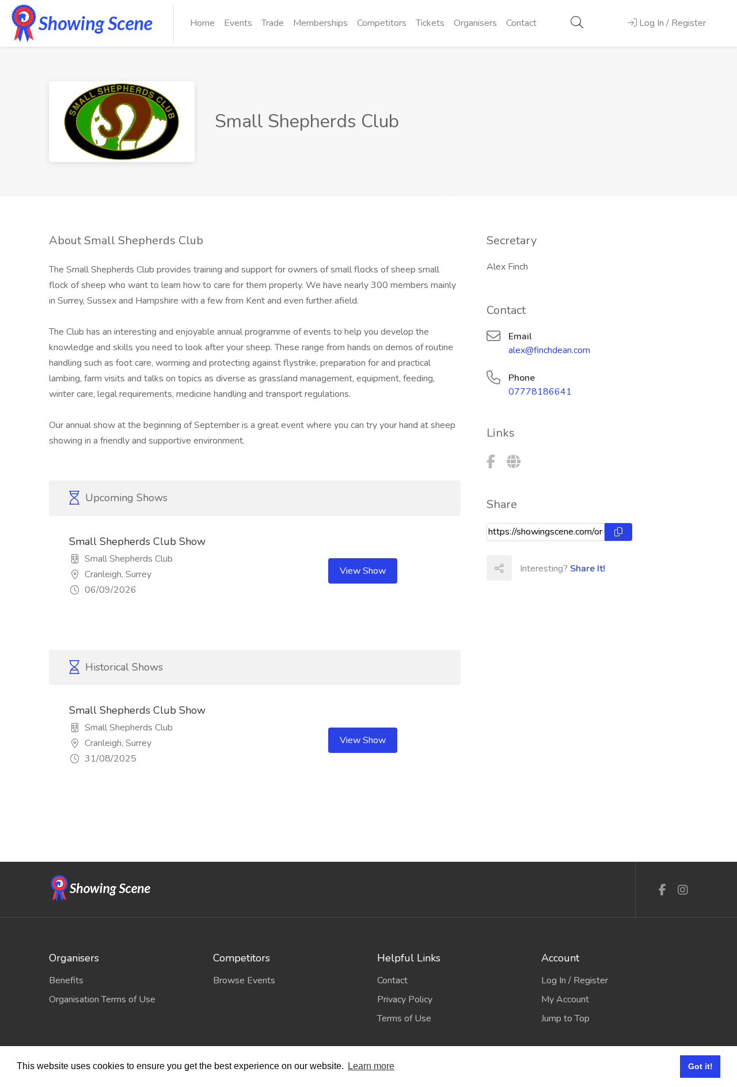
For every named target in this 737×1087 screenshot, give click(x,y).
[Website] (513, 462)
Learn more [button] (371, 1066)
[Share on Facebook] (524, 568)
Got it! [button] (700, 1066)
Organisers (475, 23)
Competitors (382, 23)
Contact (521, 23)
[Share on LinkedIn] (574, 568)
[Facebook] (491, 462)
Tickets (430, 23)
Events (238, 23)
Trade (272, 23)
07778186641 (540, 391)
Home (202, 23)
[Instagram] (683, 890)
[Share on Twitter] (549, 568)
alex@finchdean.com (549, 350)
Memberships (320, 23)
